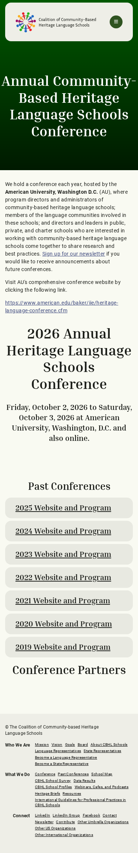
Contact (110, 815)
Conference (45, 774)
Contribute (65, 822)
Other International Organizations (64, 835)
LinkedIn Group (66, 815)
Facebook (91, 815)
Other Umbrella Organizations (103, 822)
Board (83, 745)
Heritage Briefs (47, 793)
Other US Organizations (55, 828)
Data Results (84, 781)
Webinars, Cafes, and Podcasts (102, 787)
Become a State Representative (62, 764)
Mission (42, 745)
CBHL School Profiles (53, 787)
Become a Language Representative (66, 757)
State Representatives (102, 751)
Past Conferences (73, 774)
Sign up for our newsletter (73, 254)
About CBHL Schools (109, 745)
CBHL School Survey (53, 781)
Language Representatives (58, 751)
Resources (72, 793)
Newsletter (44, 822)
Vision (57, 745)
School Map (101, 774)
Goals (70, 745)
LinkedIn (42, 815)
